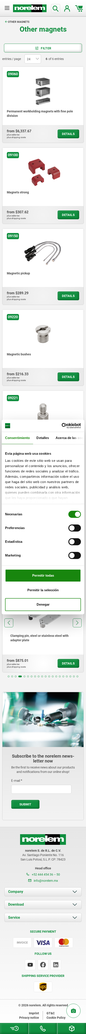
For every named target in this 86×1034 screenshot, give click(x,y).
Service (14, 917)
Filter (46, 48)
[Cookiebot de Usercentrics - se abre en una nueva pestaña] (62, 426)
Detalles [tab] (42, 438)
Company (15, 892)
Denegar (43, 604)
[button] (8, 676)
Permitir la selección (43, 590)
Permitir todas (43, 575)
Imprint (34, 1013)
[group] (43, 631)
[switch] (74, 527)
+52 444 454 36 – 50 (45, 874)
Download (16, 904)
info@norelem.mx (45, 880)
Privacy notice (29, 1017)
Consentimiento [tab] (17, 438)
